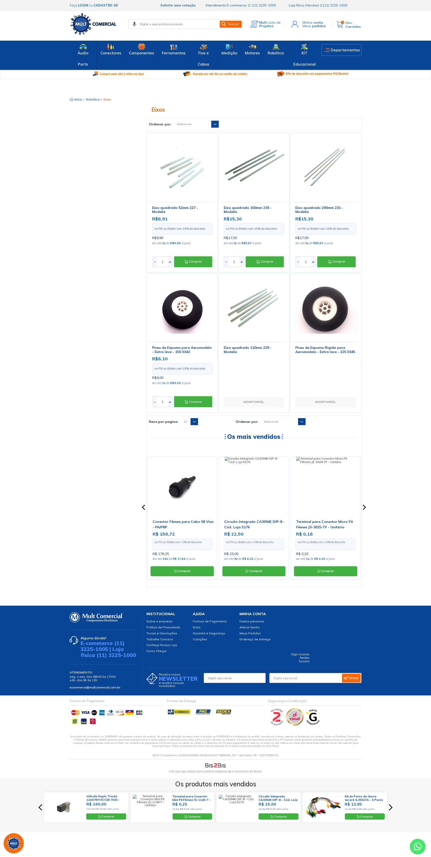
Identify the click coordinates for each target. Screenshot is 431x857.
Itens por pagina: (163, 421)
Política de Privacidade (163, 627)
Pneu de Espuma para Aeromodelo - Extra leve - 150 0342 (182, 349)
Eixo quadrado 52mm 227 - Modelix (175, 209)
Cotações (200, 639)
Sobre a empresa (159, 621)
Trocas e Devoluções (161, 633)
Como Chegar (156, 651)
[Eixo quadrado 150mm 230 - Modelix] (254, 169)
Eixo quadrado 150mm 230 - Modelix (248, 209)
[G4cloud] (295, 724)
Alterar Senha (249, 627)
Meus (314, 26)
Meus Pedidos (250, 633)
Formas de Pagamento (210, 621)
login (83, 5)
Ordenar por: (160, 124)
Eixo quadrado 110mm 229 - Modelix (248, 349)
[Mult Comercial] (94, 23)
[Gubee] (313, 724)
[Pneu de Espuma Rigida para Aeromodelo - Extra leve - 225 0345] (325, 309)
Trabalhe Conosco (159, 639)
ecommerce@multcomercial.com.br (95, 687)
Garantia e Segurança (209, 633)
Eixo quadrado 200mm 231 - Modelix (319, 209)
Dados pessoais (251, 621)
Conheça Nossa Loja (161, 645)
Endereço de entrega (255, 639)
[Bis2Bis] (277, 724)
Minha (313, 22)
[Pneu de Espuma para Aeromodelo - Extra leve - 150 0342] (182, 309)
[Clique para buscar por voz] (134, 24)
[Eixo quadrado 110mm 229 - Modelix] (254, 309)
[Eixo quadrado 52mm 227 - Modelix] (182, 169)
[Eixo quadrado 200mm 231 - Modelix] (325, 169)
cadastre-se (106, 5)
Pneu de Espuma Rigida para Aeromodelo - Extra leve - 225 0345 (325, 349)
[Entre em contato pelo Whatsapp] (418, 848)
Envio (197, 627)
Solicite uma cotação (178, 5)
